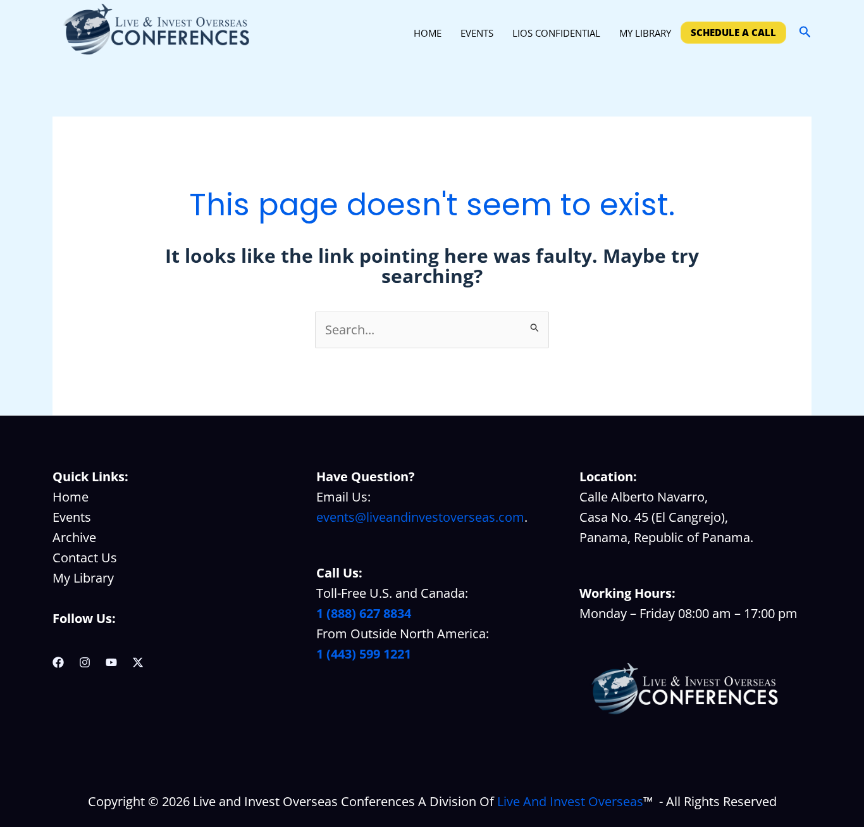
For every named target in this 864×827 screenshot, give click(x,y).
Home (70, 496)
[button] (805, 32)
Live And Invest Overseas (570, 801)
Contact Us (84, 557)
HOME (427, 33)
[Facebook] (58, 662)
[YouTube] (111, 662)
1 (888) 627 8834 (363, 613)
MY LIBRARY (645, 33)
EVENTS (476, 33)
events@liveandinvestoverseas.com (420, 517)
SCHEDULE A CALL (733, 32)
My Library (83, 577)
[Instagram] (84, 662)
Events (71, 517)
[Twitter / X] (138, 662)
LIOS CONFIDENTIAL (556, 33)
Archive (74, 537)
